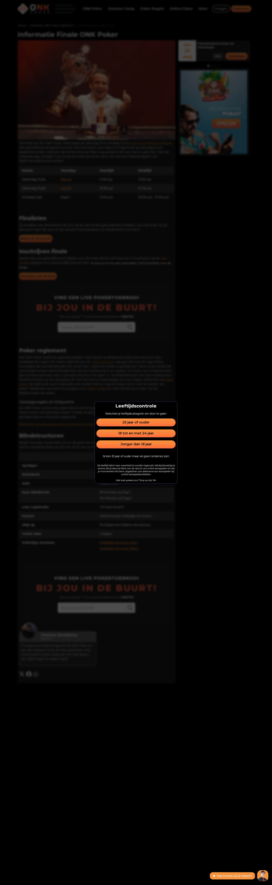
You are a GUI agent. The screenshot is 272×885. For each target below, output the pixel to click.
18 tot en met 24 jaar (136, 433)
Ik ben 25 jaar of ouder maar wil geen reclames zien (136, 456)
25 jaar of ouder (136, 422)
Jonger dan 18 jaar (136, 444)
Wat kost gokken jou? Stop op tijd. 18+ (136, 480)
